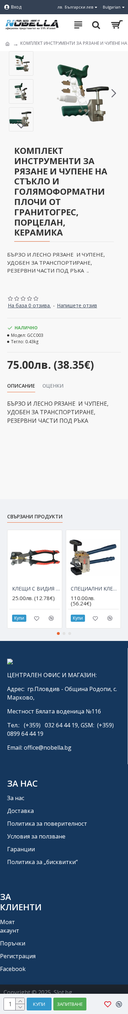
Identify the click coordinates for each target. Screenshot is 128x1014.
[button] (44, 93)
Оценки (53, 386)
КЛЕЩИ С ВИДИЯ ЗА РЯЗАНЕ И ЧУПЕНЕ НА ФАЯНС (36, 589)
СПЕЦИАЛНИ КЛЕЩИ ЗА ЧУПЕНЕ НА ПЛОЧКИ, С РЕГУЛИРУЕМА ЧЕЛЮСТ (95, 589)
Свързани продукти (35, 516)
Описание (21, 386)
